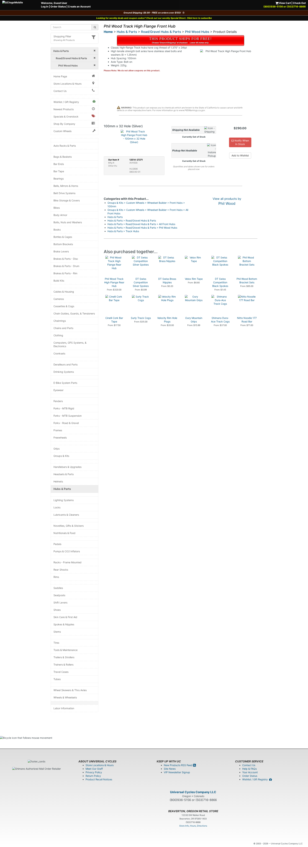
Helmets (58, 481)
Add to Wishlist (240, 155)
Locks (56, 507)
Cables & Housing (63, 291)
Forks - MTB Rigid (63, 408)
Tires (56, 642)
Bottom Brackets (63, 244)
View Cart (284, 2)
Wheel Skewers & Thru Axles (70, 690)
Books (57, 229)
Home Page (60, 76)
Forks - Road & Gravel (66, 422)
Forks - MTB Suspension (67, 415)
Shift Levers (60, 602)
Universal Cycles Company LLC (193, 792)
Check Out (299, 2)
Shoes (57, 609)
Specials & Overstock (65, 116)
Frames (57, 430)
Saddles (58, 587)
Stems (57, 631)
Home (108, 32)
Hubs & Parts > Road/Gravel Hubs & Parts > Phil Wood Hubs (142, 227)
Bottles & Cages (62, 236)
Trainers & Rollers (63, 664)
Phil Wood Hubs (197, 32)
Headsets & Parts (63, 474)
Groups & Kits (61, 455)
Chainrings (59, 320)
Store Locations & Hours (67, 83)
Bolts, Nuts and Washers (67, 222)
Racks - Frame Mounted (67, 562)
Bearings (58, 178)
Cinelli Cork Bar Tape (114, 319)
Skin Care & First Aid (65, 617)
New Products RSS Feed (178, 765)
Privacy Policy (94, 772)
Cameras (58, 298)
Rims (56, 576)
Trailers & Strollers (63, 657)
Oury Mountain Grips (193, 319)
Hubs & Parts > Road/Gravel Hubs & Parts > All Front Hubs (141, 224)
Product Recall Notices (99, 779)
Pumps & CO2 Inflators (66, 551)
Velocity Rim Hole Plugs (167, 319)
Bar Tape (58, 171)
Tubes (57, 679)
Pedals (57, 544)
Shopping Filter (62, 36)
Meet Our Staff (94, 768)
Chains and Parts (63, 328)
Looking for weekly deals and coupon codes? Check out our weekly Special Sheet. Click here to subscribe (154, 18)
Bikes (56, 207)
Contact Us (59, 90)
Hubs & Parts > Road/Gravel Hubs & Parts (131, 220)
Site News (170, 768)
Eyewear (58, 390)
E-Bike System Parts (65, 382)
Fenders (58, 401)
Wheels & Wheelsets (65, 697)
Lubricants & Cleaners (66, 514)
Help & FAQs (249, 768)
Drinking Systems (63, 371)
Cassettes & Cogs (63, 306)
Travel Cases (60, 671)
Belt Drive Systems (64, 193)
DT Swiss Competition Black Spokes (220, 282)
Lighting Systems (63, 500)
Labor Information (63, 708)
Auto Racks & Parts (64, 145)
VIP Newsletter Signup (177, 772)
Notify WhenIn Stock (241, 142)
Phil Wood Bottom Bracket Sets (247, 280)
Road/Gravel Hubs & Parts (161, 32)
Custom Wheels (62, 131)
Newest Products (63, 109)
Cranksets (59, 353)
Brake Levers (61, 251)
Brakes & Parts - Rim (65, 273)
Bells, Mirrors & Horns (65, 185)
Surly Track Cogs (141, 317)
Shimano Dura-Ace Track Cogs (220, 319)
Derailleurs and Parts (65, 364)
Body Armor (60, 215)
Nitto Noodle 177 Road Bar (247, 319)
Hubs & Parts (62, 489)
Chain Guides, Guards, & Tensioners (74, 313)
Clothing (58, 335)
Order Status (58, 6)
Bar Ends (58, 163)
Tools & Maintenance (65, 649)
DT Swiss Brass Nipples (167, 280)
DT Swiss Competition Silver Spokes (141, 282)
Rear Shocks (60, 569)
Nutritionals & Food (64, 533)
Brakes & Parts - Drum (66, 266)
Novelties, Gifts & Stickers (68, 525)
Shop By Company (64, 123)
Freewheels (60, 437)
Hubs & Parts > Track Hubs (123, 231)
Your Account (250, 772)
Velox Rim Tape (194, 278)
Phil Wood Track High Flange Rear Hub (114, 282)
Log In (44, 6)
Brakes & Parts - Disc (65, 258)
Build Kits (58, 280)
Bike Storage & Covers (66, 200)
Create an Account (79, 6)
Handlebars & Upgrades (67, 466)
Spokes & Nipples (63, 624)
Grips (56, 448)
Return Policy (93, 775)
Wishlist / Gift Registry (66, 101)
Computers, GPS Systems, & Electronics (69, 344)
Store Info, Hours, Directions (193, 825)
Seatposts (59, 595)
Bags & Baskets (62, 156)
